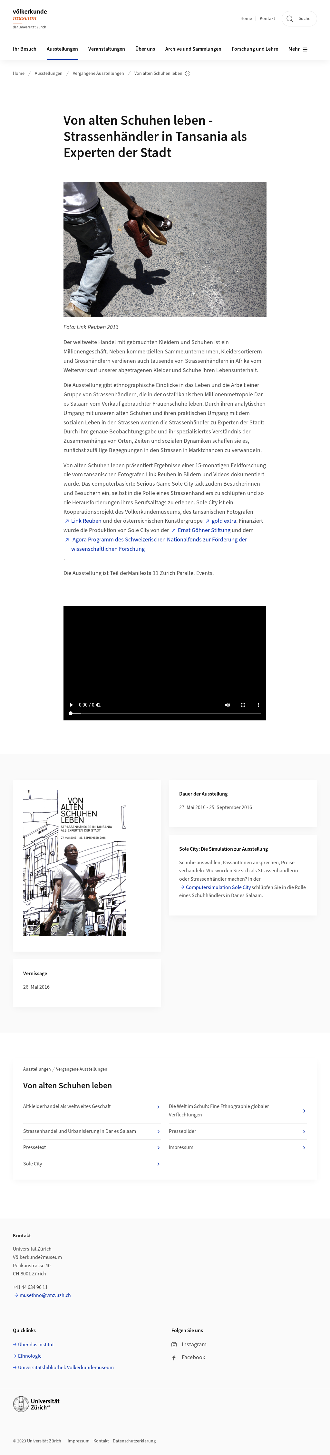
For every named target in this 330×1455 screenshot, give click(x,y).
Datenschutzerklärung (134, 1441)
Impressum (181, 1147)
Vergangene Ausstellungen (98, 73)
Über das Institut (36, 1344)
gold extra (224, 521)
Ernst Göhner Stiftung (204, 530)
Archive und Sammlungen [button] (193, 49)
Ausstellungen (49, 73)
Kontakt (267, 18)
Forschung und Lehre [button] (255, 49)
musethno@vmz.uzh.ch (45, 1295)
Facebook (193, 1357)
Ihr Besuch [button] (24, 49)
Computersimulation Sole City (218, 887)
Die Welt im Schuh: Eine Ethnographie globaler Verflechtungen (219, 1110)
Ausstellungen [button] (62, 49)
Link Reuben (86, 521)
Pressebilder (182, 1131)
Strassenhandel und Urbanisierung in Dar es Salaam (79, 1131)
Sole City (32, 1163)
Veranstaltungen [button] (106, 49)
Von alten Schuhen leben (158, 73)
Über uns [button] (145, 49)
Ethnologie (30, 1356)
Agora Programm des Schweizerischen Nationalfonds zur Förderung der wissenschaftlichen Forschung (159, 544)
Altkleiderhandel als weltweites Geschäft (67, 1106)
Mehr (294, 49)
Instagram (194, 1345)
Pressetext (34, 1147)
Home (246, 18)
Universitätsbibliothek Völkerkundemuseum (66, 1367)
